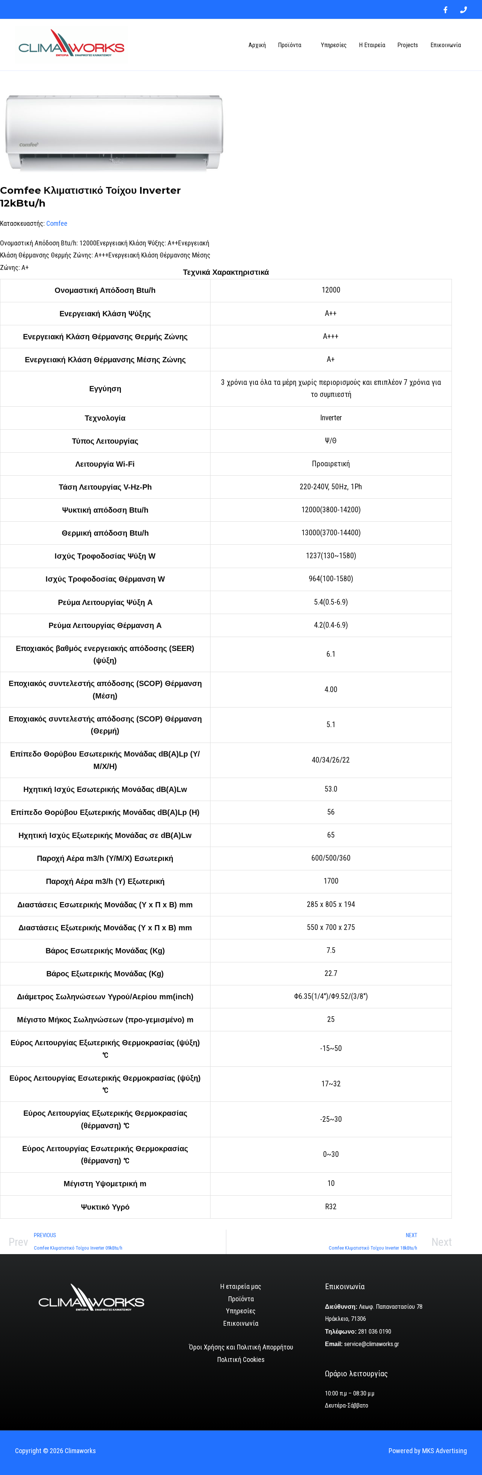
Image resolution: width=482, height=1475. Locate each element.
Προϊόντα (289, 45)
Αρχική (257, 45)
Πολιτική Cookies (241, 1359)
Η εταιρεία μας (240, 1286)
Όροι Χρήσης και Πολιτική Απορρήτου (241, 1347)
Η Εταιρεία (372, 45)
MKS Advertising (444, 1451)
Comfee (56, 223)
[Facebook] (445, 9)
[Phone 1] (463, 9)
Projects (407, 45)
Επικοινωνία (445, 45)
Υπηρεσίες (334, 45)
